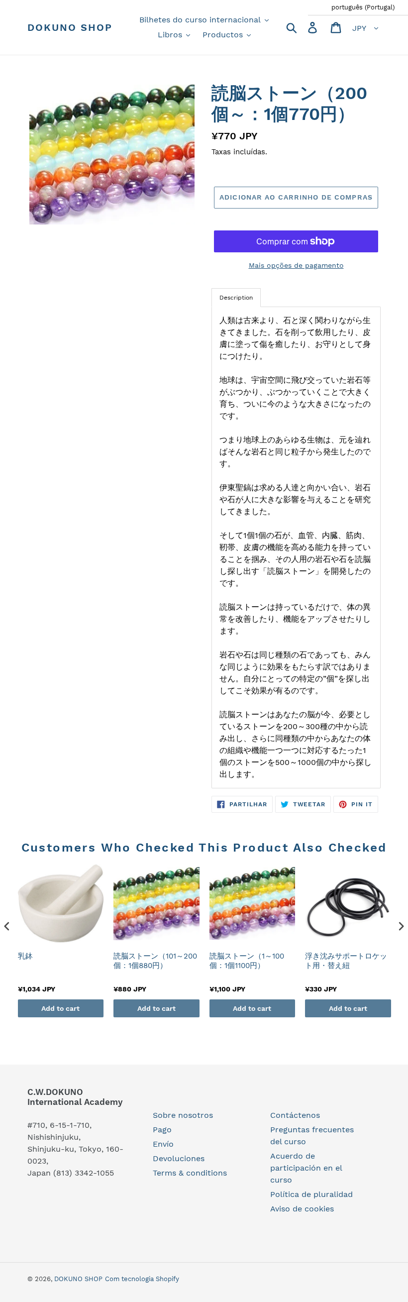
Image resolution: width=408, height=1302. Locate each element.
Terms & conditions (190, 1173)
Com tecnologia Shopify (142, 1279)
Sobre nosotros (183, 1115)
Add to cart (60, 1008)
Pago (162, 1129)
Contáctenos (295, 1115)
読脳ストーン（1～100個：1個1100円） (246, 961)
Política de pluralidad (311, 1194)
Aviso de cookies (302, 1208)
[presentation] (7, 926)
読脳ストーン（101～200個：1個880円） (155, 961)
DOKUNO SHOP (69, 27)
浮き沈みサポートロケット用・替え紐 (346, 961)
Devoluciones (178, 1158)
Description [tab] (236, 297)
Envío (163, 1144)
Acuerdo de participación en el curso (306, 1168)
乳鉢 (25, 956)
